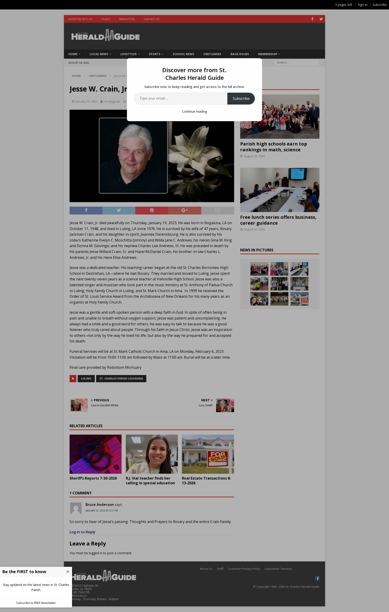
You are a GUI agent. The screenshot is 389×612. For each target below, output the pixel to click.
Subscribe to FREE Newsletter (36, 603)
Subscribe (241, 98)
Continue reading (194, 111)
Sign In (362, 4)
